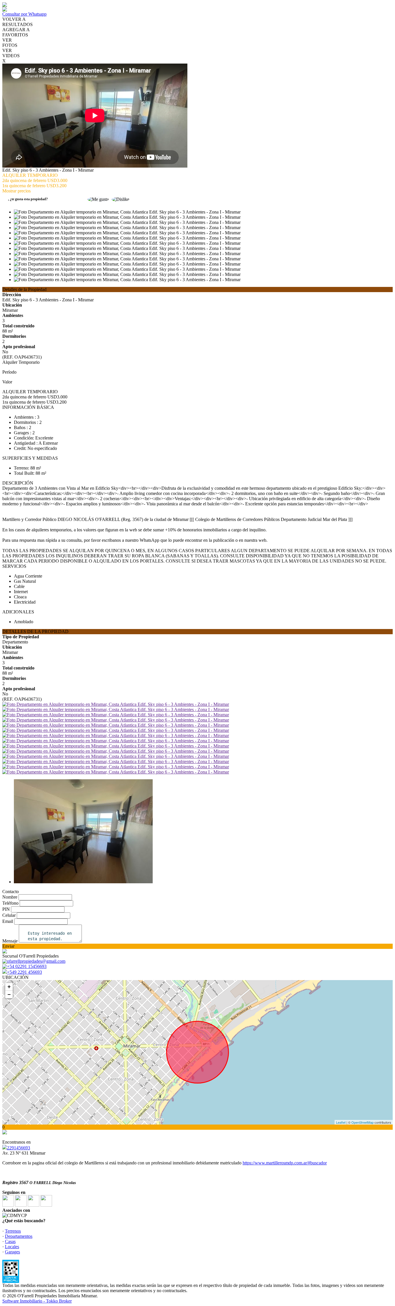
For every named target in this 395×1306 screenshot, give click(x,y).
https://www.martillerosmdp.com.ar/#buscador (285, 1162)
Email (7, 921)
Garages (12, 1251)
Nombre (9, 897)
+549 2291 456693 (24, 972)
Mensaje (10, 940)
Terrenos (13, 1231)
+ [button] (9, 987)
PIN (6, 909)
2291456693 (18, 1147)
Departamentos (18, 1236)
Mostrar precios (16, 190)
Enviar (8, 946)
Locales (12, 1246)
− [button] (9, 994)
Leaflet (341, 1122)
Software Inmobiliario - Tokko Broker (37, 1300)
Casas (10, 1241)
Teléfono (10, 903)
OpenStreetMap (362, 1122)
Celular (9, 915)
